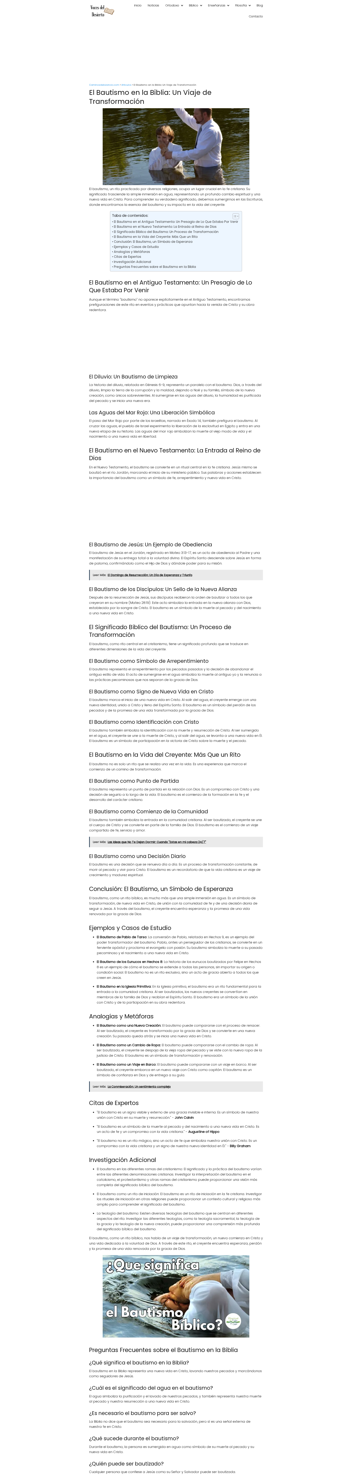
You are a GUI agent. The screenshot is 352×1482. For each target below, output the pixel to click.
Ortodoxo (172, 5)
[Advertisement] (176, 53)
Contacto (256, 16)
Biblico (193, 5)
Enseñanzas (216, 5)
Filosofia (241, 5)
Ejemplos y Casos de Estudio (136, 247)
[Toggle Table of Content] (234, 216)
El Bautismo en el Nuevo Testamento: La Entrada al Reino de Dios (165, 226)
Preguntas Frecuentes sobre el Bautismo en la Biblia (155, 267)
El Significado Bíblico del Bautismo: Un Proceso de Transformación (166, 232)
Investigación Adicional (132, 262)
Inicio (138, 5)
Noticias (153, 5)
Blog (260, 5)
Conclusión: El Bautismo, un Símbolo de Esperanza (153, 241)
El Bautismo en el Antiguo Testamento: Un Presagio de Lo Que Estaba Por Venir (176, 222)
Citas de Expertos (127, 257)
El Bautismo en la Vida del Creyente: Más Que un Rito (155, 237)
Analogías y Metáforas (132, 252)
